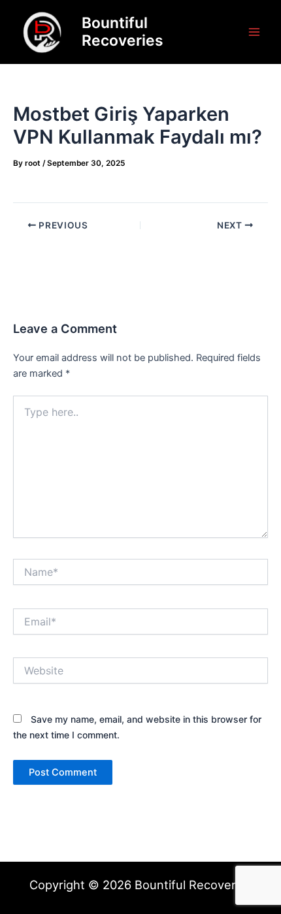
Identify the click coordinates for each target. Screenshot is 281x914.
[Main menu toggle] (254, 32)
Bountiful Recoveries (122, 32)
